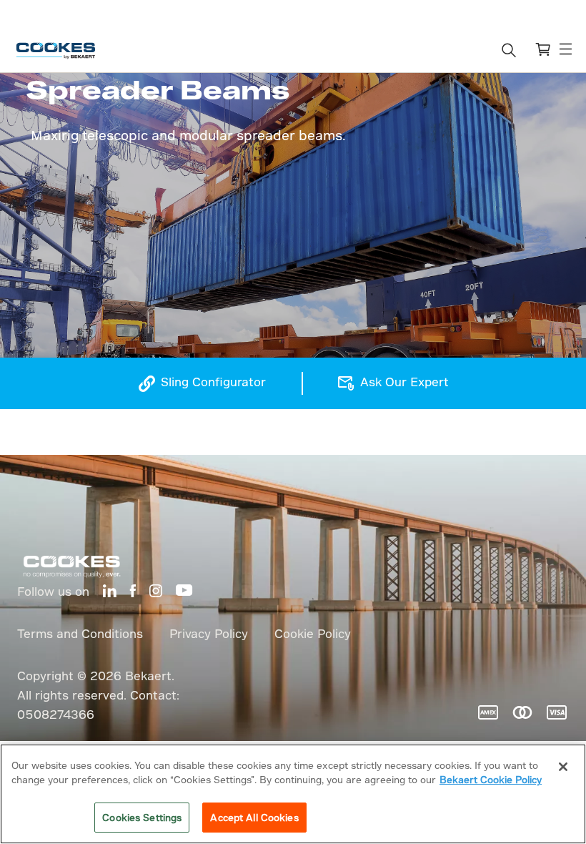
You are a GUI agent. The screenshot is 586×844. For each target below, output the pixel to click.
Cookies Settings (142, 817)
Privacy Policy (208, 633)
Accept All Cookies (254, 817)
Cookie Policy (312, 633)
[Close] (563, 766)
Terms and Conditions (80, 633)
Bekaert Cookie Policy (491, 779)
